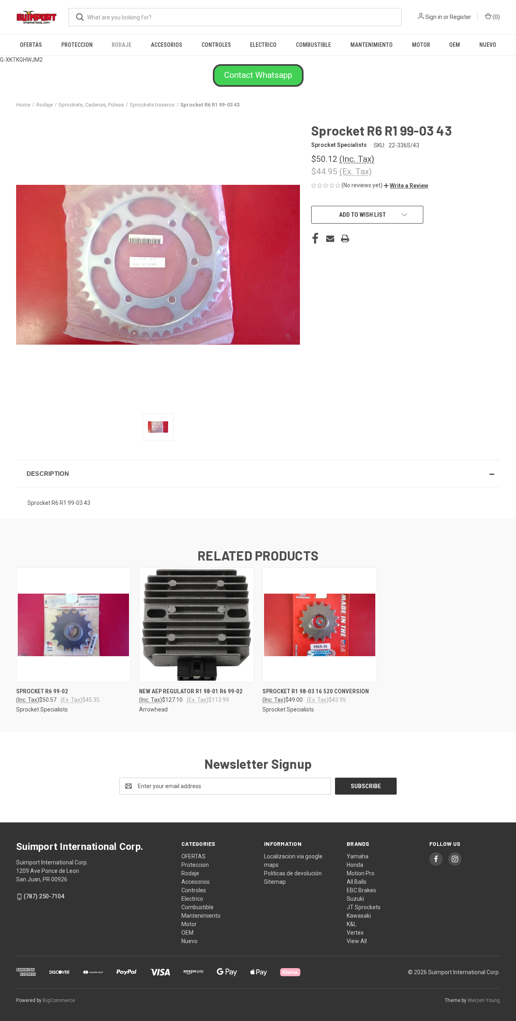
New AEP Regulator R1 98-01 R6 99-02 (191, 691)
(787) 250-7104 (44, 896)
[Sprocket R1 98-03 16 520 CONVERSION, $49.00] (319, 625)
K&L (351, 924)
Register (460, 17)
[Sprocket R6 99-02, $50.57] (73, 625)
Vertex (355, 932)
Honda (355, 865)
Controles (216, 45)
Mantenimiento (371, 45)
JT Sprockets (364, 907)
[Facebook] (315, 238)
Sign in (433, 17)
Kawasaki (359, 915)
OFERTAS (31, 45)
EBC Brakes (361, 890)
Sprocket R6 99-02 (42, 691)
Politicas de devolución (293, 873)
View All (357, 941)
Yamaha (357, 856)
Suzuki (355, 898)
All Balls (356, 882)
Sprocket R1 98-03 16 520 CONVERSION (315, 691)
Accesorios (166, 45)
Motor (421, 45)
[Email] (330, 238)
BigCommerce (59, 1000)
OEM (454, 45)
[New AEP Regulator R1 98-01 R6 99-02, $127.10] (196, 625)
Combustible (313, 45)
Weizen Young (484, 1000)
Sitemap (275, 882)
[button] (258, 75)
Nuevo (487, 45)
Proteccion (77, 45)
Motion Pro (361, 873)
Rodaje (121, 45)
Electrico (263, 45)
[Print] (345, 238)
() (495, 17)
